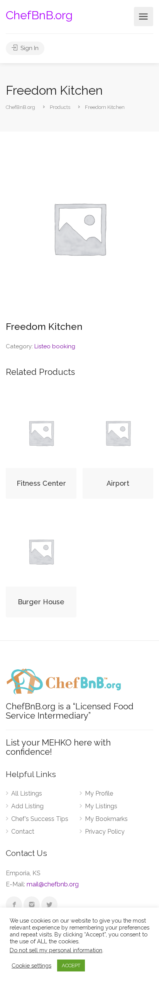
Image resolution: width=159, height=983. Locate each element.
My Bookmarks (106, 819)
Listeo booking (54, 346)
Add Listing (27, 806)
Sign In (29, 48)
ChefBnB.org (39, 15)
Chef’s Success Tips (39, 819)
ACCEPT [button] (71, 965)
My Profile (99, 793)
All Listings (26, 793)
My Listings (101, 806)
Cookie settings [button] (31, 965)
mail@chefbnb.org (53, 884)
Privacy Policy (105, 831)
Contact (22, 831)
